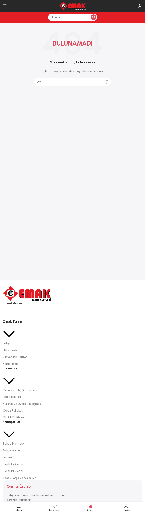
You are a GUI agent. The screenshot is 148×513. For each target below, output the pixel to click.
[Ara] (93, 17)
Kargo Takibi (11, 364)
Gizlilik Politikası (13, 417)
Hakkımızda (10, 350)
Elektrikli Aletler (13, 464)
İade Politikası (12, 397)
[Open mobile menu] (5, 6)
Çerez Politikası (13, 410)
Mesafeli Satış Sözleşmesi (20, 390)
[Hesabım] (140, 6)
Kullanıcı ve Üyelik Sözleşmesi (22, 404)
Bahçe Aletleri (12, 450)
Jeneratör (9, 457)
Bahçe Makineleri (14, 443)
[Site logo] (72, 5)
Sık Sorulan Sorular (15, 357)
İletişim (8, 343)
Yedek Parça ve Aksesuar (19, 478)
